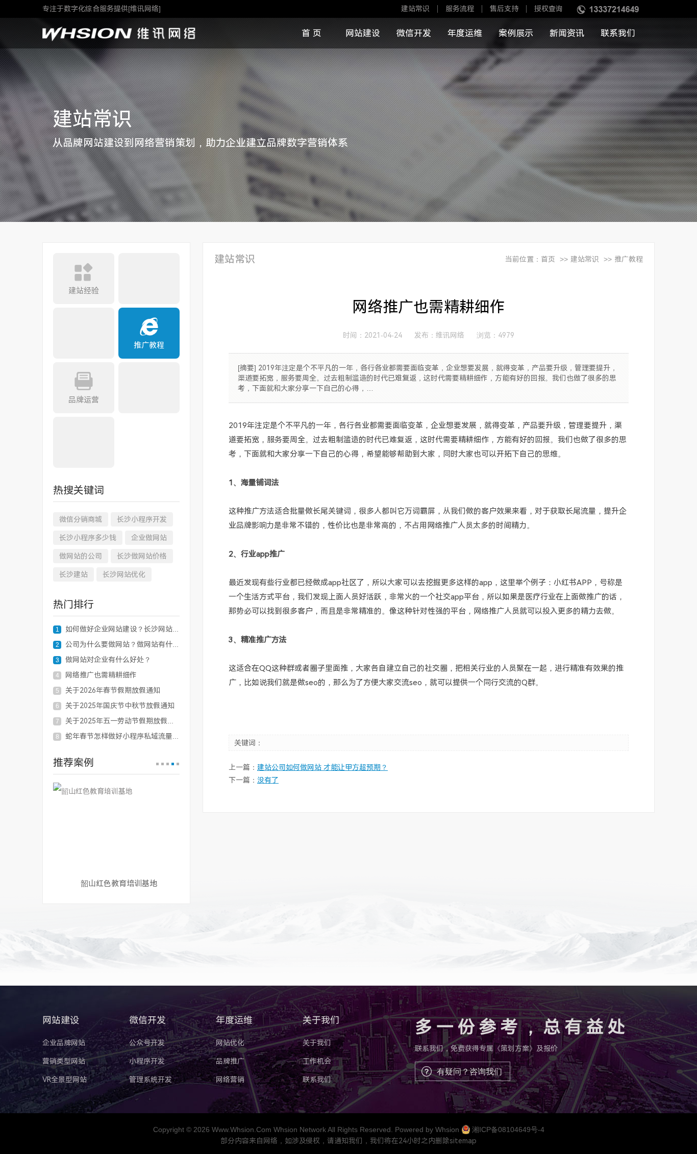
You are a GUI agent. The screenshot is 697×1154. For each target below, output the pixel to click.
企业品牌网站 (63, 1043)
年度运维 (464, 33)
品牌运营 (83, 400)
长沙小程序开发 (142, 519)
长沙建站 (73, 574)
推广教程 (149, 345)
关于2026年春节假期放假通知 (108, 690)
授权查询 (548, 9)
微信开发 (413, 33)
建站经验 (83, 290)
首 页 (311, 33)
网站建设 (362, 33)
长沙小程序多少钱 (87, 538)
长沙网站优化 (124, 574)
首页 (548, 259)
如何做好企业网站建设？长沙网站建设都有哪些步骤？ (118, 629)
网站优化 (230, 1043)
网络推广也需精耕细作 (96, 675)
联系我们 (618, 33)
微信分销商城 (80, 519)
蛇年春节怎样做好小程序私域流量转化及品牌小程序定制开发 (118, 736)
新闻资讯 (567, 33)
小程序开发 (147, 1061)
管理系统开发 (150, 1079)
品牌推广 (230, 1061)
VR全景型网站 (64, 1079)
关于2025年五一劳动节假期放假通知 (118, 721)
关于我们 (317, 1043)
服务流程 (459, 9)
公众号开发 (147, 1043)
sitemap (463, 1141)
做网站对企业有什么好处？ (104, 660)
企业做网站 (149, 538)
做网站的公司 (80, 556)
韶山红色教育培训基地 (119, 883)
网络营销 (230, 1079)
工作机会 (317, 1061)
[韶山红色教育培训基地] (116, 826)
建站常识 (415, 9)
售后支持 (504, 9)
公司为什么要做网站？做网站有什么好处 (118, 644)
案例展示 (516, 33)
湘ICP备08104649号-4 (508, 1129)
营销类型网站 (63, 1061)
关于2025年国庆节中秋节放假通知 (115, 705)
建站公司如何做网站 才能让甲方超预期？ (322, 767)
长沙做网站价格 (142, 556)
